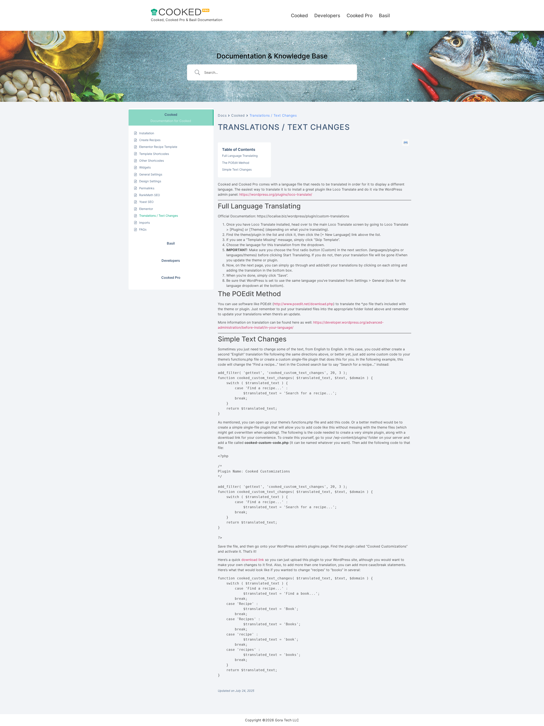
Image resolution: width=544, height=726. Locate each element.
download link (252, 560)
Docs (222, 115)
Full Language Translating (240, 155)
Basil (384, 15)
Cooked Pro (360, 15)
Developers (327, 15)
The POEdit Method (235, 162)
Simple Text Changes (237, 169)
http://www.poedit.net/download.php (303, 304)
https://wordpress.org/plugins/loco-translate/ (275, 194)
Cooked (299, 15)
